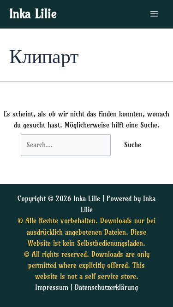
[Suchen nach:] (67, 145)
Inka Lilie (33, 13)
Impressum (51, 288)
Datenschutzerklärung (106, 288)
